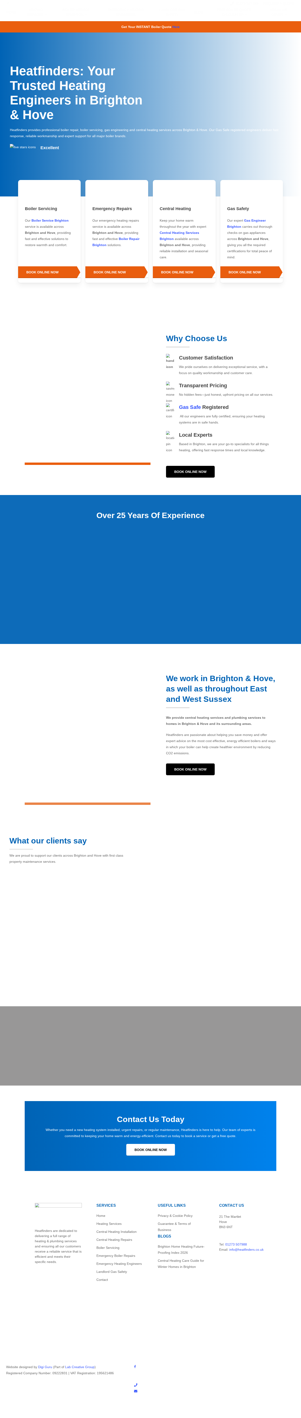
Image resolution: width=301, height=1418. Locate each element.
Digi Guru (45, 1367)
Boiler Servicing (107, 1248)
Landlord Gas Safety (111, 1272)
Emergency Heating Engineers (119, 1264)
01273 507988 (236, 1244)
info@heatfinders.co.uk (246, 1249)
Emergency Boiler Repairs (115, 1256)
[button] (49, 272)
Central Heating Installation (116, 1232)
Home (100, 1216)
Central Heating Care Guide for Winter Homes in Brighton (181, 1264)
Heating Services (109, 1224)
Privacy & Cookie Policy (175, 1216)
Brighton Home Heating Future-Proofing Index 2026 (181, 1249)
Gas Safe (190, 407)
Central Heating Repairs (114, 1240)
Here (176, 27)
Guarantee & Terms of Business (174, 1227)
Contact (102, 1280)
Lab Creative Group (80, 1367)
